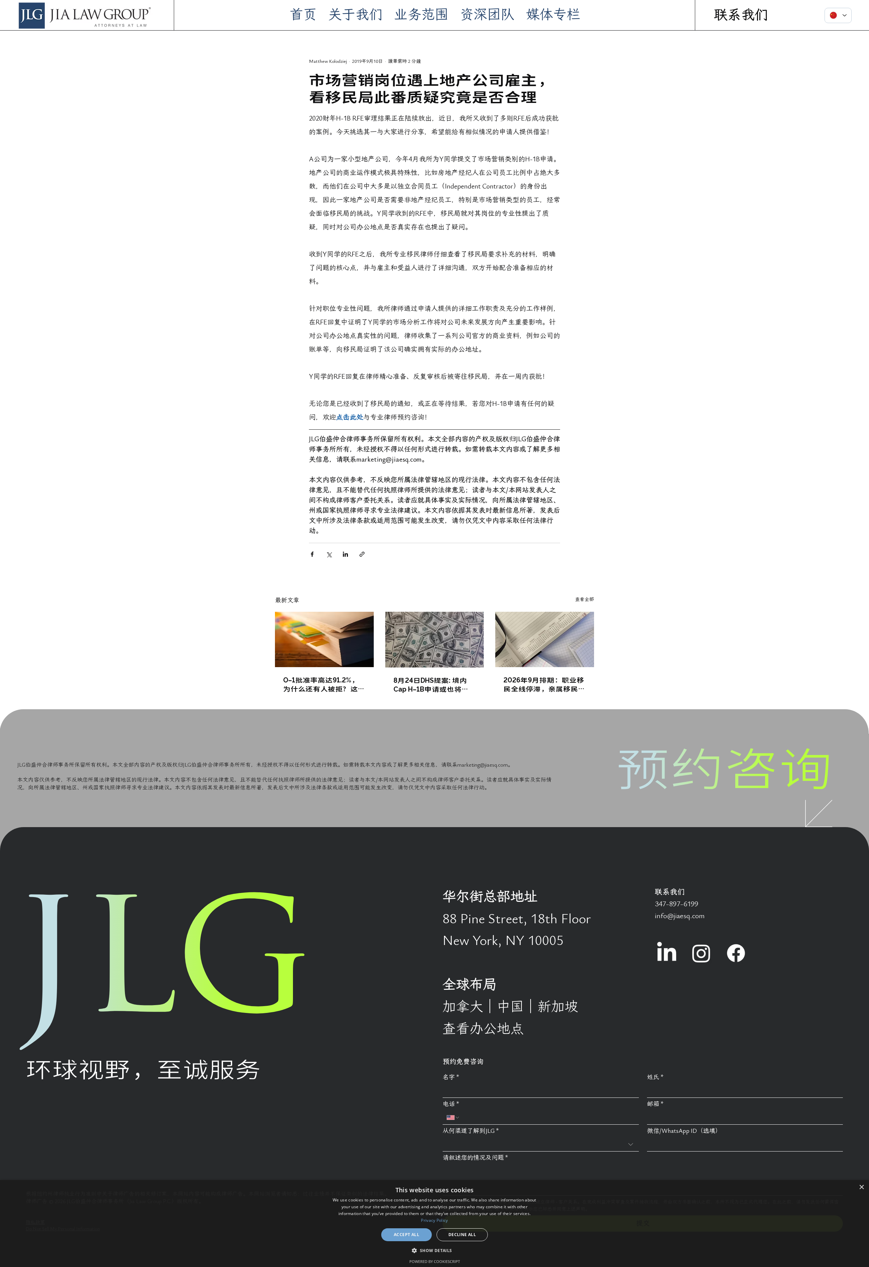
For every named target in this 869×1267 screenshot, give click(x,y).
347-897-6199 (676, 903)
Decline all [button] (462, 1234)
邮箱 (655, 1104)
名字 (451, 1077)
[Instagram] (701, 953)
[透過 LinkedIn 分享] (345, 554)
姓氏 (655, 1077)
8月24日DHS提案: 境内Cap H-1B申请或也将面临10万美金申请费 (431, 684)
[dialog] (434, 1223)
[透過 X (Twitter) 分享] (329, 554)
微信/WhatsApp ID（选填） (684, 1131)
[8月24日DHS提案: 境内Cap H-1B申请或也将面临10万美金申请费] (434, 639)
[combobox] (541, 1145)
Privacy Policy (434, 1220)
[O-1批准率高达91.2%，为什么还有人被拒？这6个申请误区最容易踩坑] (324, 639)
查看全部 (584, 599)
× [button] (861, 1187)
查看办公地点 (483, 1029)
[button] (434, 1250)
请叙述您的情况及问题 (475, 1157)
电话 (451, 1104)
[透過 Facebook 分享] (312, 554)
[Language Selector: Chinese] (838, 15)
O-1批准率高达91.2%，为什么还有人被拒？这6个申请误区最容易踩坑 (322, 684)
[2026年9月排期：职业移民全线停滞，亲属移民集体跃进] (544, 639)
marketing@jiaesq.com (482, 765)
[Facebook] (736, 953)
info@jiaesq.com (680, 915)
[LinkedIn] (667, 953)
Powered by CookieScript (434, 1261)
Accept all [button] (406, 1234)
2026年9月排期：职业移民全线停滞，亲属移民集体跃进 (544, 684)
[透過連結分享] (362, 554)
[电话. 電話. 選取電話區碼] (453, 1117)
